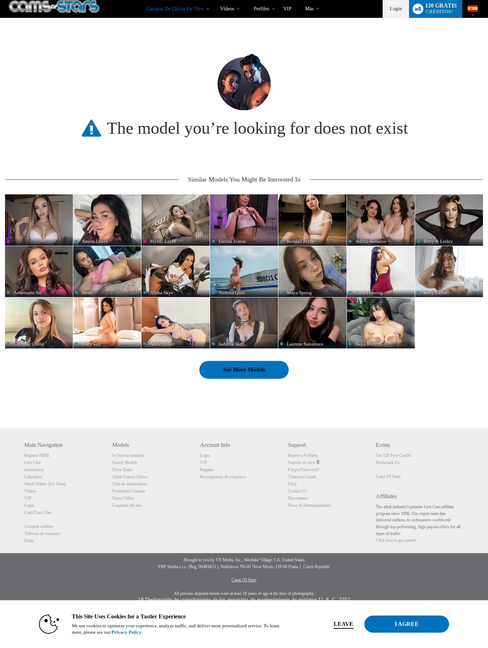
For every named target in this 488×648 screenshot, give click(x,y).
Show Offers (123, 498)
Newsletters (298, 498)
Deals (29, 540)
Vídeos (227, 8)
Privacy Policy (126, 632)
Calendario (33, 476)
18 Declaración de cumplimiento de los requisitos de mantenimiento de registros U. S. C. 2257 (244, 600)
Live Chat (32, 462)
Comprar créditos (39, 526)
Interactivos (34, 469)
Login (396, 8)
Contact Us (297, 491)
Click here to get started (395, 540)
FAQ (292, 483)
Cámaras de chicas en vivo (174, 8)
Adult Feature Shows (130, 476)
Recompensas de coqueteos (223, 476)
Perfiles (261, 8)
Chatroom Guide (302, 476)
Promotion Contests (129, 491)
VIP (287, 8)
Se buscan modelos (128, 455)
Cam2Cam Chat (37, 512)
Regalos (207, 469)
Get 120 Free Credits (393, 455)
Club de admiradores (129, 483)
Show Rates (122, 469)
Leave (343, 624)
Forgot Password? (303, 469)
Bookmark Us (388, 462)
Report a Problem (303, 455)
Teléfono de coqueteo (42, 533)
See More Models (244, 370)
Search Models (125, 462)
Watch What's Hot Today (45, 483)
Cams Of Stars (388, 476)
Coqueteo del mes (127, 505)
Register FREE (37, 455)
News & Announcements (309, 505)
